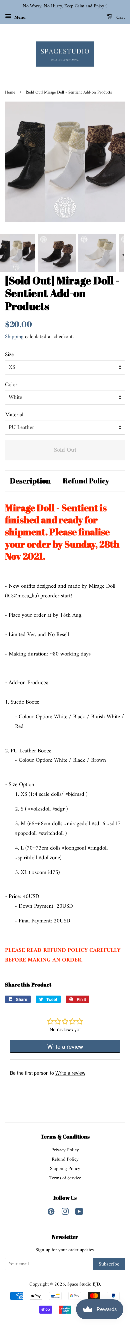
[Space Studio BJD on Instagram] (65, 1213)
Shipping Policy (65, 1169)
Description (30, 480)
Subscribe (109, 1264)
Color (11, 385)
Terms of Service (65, 1178)
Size (9, 355)
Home (10, 92)
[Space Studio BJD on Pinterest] (51, 1213)
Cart (120, 17)
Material (14, 415)
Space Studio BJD (83, 1284)
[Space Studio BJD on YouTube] (79, 1213)
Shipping (14, 336)
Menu (19, 17)
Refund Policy (86, 480)
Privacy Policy (65, 1150)
